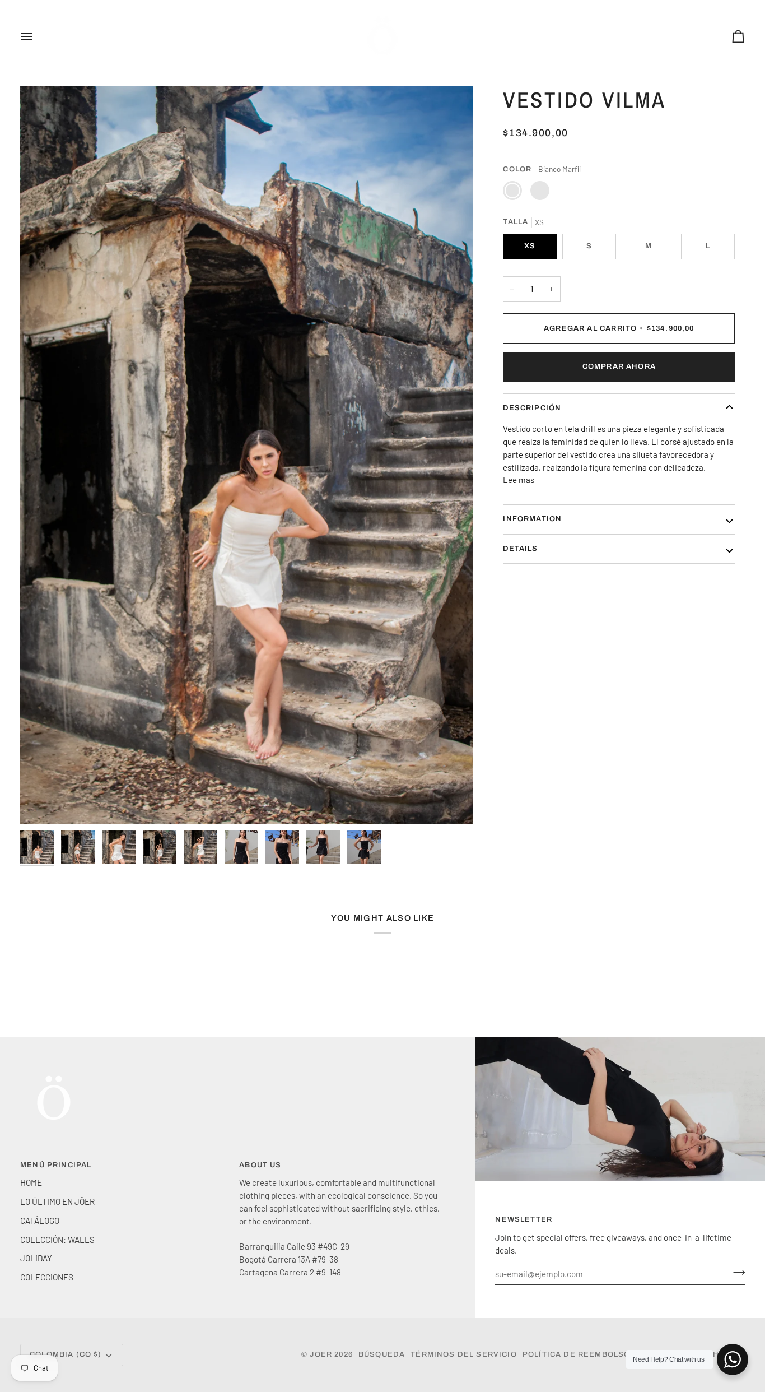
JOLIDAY (36, 1258)
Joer (322, 1354)
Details (520, 549)
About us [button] (260, 1165)
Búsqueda (381, 1354)
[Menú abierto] (37, 36)
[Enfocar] (246, 455)
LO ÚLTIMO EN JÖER (57, 1201)
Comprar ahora (619, 366)
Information (532, 519)
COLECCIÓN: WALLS (57, 1240)
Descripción (532, 408)
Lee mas (518, 480)
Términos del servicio (464, 1354)
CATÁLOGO (39, 1220)
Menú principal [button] (55, 1165)
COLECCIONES (46, 1277)
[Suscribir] (735, 1272)
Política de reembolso (577, 1354)
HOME (31, 1182)
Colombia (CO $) (66, 1354)
